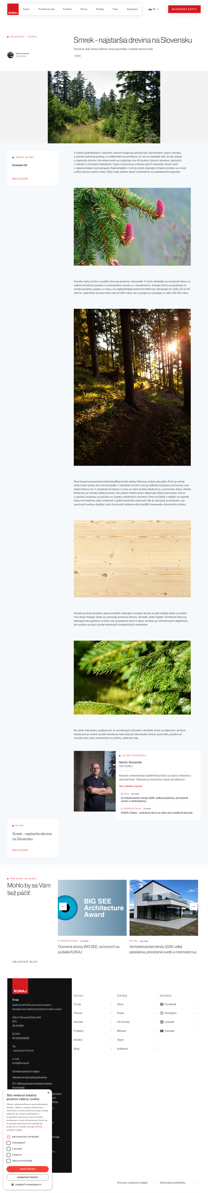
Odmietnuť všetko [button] (27, 1177)
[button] (46, 9)
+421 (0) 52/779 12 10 (23, 1050)
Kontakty (165, 995)
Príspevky (17, 37)
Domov (78, 995)
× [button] (48, 1093)
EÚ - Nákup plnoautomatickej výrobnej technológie (32, 1085)
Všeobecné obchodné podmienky (29, 1077)
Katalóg (122, 995)
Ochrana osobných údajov (25, 1071)
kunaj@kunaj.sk (20, 1062)
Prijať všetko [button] (27, 1169)
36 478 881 (18, 1025)
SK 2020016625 (20, 1038)
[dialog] (27, 1139)
